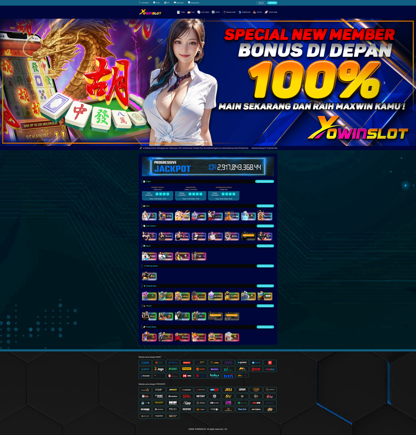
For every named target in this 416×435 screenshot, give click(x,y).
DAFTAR (272, 3)
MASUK (261, 3)
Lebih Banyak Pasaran (264, 181)
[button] (31, 82)
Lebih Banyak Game (265, 206)
